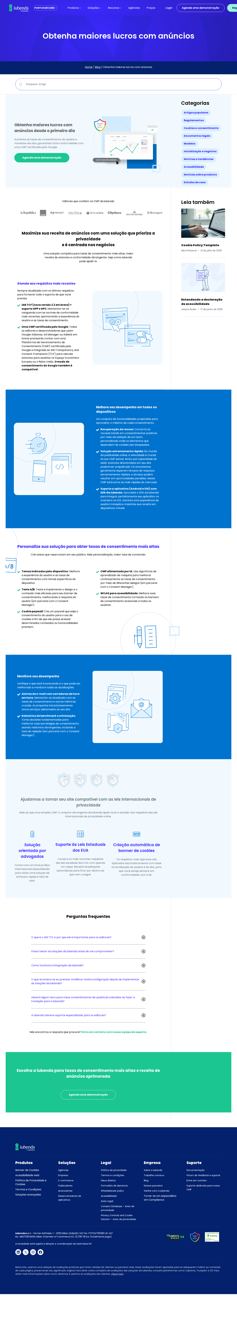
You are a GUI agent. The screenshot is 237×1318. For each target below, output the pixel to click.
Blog (97, 67)
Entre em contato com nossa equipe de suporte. (114, 1032)
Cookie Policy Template (200, 245)
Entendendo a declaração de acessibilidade (201, 301)
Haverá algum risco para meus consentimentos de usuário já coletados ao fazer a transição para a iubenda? (83, 999)
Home (88, 67)
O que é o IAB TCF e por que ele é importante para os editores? (71, 937)
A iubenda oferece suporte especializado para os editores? (68, 1015)
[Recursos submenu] (120, 8)
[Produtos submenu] (80, 8)
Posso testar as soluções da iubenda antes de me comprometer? (72, 951)
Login (169, 8)
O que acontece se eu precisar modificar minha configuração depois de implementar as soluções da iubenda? (85, 981)
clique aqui (117, 1274)
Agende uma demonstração (200, 8)
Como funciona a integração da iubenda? (57, 965)
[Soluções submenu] (100, 8)
